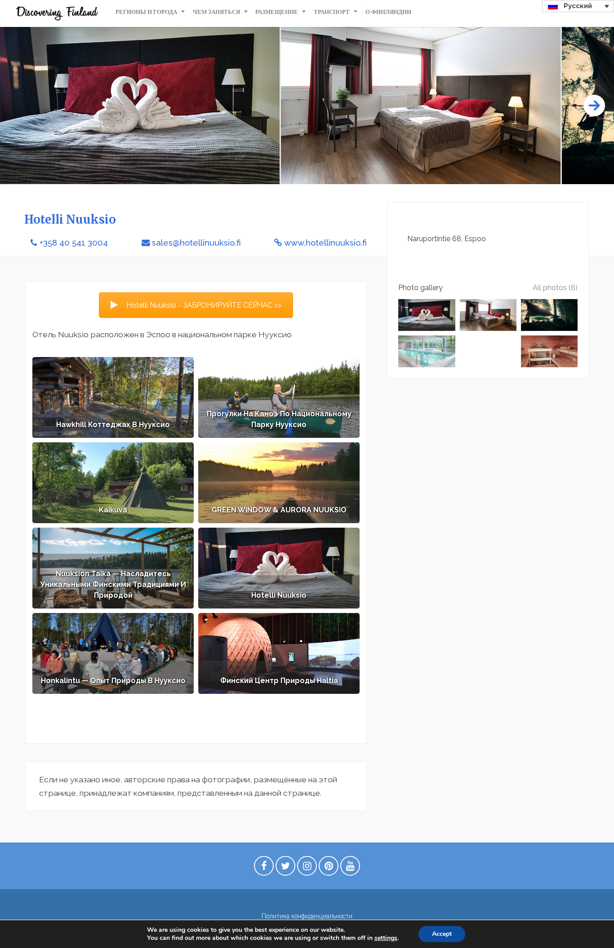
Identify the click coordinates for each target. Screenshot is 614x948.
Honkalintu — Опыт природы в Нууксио (113, 680)
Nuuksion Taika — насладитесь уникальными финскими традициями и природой (113, 584)
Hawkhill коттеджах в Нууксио (113, 424)
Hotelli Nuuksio (279, 595)
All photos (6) (555, 287)
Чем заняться (216, 12)
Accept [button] (442, 934)
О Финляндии (388, 12)
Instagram (307, 868)
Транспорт (332, 12)
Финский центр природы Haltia (279, 680)
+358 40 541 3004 (74, 242)
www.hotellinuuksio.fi (325, 242)
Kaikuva (113, 510)
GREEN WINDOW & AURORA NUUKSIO (279, 510)
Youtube (350, 868)
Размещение (276, 12)
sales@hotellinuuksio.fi (196, 242)
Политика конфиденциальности (307, 916)
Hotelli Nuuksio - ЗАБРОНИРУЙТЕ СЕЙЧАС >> (203, 305)
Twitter (285, 868)
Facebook (264, 868)
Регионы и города (146, 12)
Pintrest (329, 868)
